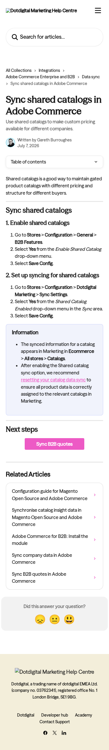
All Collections (19, 70)
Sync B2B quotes (54, 444)
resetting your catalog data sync (53, 380)
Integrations (49, 70)
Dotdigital (25, 715)
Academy (83, 715)
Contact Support (55, 721)
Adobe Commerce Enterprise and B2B (40, 76)
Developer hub (54, 715)
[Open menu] (98, 10)
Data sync (91, 76)
